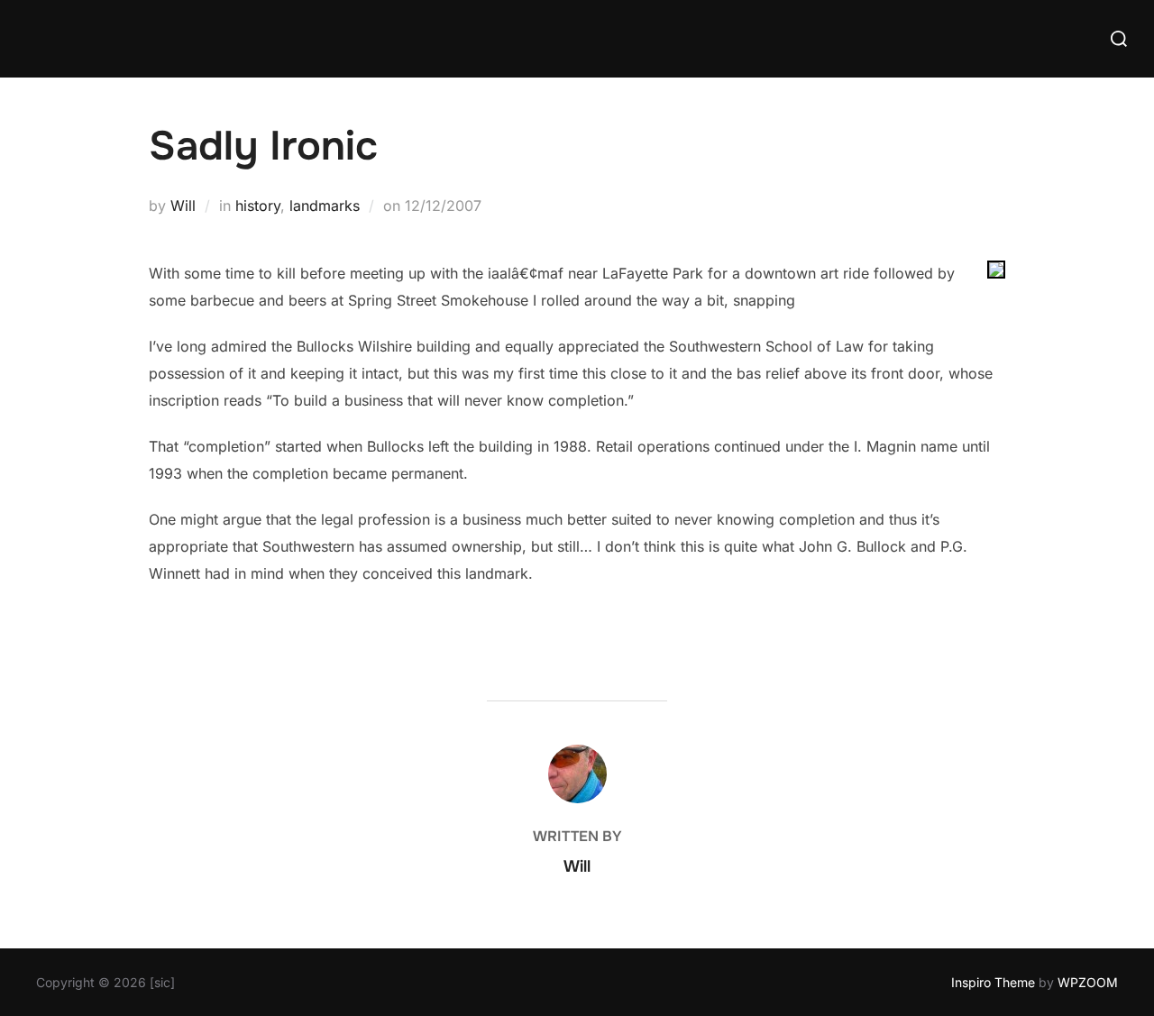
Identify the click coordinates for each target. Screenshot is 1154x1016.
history (257, 206)
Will (183, 206)
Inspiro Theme (993, 982)
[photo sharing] (996, 273)
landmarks (324, 206)
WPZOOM (1088, 982)
